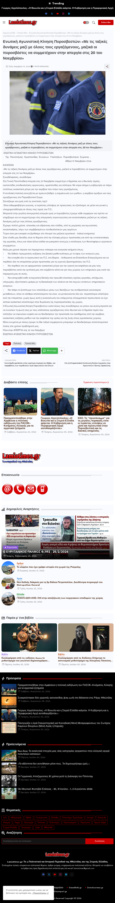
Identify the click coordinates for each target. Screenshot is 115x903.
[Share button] (62, 351)
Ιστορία (90, 818)
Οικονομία (28, 823)
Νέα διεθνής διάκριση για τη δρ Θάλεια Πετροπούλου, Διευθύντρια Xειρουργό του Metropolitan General (60, 583)
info (5, 818)
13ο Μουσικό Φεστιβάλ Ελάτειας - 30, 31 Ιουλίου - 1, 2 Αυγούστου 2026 (55, 789)
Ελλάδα (54, 818)
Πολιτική (17, 343)
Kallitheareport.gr (58, 891)
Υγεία (37, 828)
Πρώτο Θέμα (100, 823)
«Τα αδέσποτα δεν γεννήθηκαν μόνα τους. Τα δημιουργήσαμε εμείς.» (54, 764)
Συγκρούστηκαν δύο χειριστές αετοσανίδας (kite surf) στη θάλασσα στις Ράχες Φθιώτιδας (65, 698)
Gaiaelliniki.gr (75, 888)
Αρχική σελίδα (9, 33)
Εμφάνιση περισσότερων (95, 382)
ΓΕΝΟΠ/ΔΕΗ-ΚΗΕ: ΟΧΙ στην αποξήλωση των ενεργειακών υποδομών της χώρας (60, 598)
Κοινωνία (102, 818)
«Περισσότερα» (39, 893)
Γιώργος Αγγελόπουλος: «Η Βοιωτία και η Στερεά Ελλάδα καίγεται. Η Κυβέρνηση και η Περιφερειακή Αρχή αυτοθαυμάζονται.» (57, 423)
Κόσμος (6, 823)
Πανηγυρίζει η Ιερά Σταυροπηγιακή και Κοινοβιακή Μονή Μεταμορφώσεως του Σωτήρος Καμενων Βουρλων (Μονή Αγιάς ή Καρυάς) (64, 724)
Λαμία (17, 823)
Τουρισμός (26, 828)
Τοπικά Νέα (22, 33)
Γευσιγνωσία (41, 818)
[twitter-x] (52, 13)
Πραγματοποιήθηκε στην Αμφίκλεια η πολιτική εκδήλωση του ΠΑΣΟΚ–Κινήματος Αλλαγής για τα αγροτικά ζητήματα (19, 423)
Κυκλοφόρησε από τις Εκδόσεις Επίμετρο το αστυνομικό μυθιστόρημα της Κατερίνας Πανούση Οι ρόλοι (84, 659)
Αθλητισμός (16, 818)
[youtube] (57, 13)
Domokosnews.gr (95, 888)
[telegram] (69, 13)
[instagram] (63, 13)
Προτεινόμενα (70, 823)
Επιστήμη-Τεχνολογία (72, 818)
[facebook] (46, 13)
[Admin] (72, 874)
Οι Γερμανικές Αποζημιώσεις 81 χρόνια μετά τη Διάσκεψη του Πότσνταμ (55, 776)
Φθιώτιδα (48, 828)
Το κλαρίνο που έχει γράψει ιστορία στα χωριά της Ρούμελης (49, 567)
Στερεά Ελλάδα (10, 828)
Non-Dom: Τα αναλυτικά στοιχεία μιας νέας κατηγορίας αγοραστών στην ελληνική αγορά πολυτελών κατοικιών (63, 752)
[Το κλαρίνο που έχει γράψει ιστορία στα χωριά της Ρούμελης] (8, 568)
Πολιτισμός (54, 823)
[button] (86, 22)
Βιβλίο (28, 818)
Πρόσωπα (85, 823)
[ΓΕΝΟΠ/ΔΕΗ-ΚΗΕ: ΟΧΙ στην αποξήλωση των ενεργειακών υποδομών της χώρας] (8, 599)
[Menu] (4, 22)
